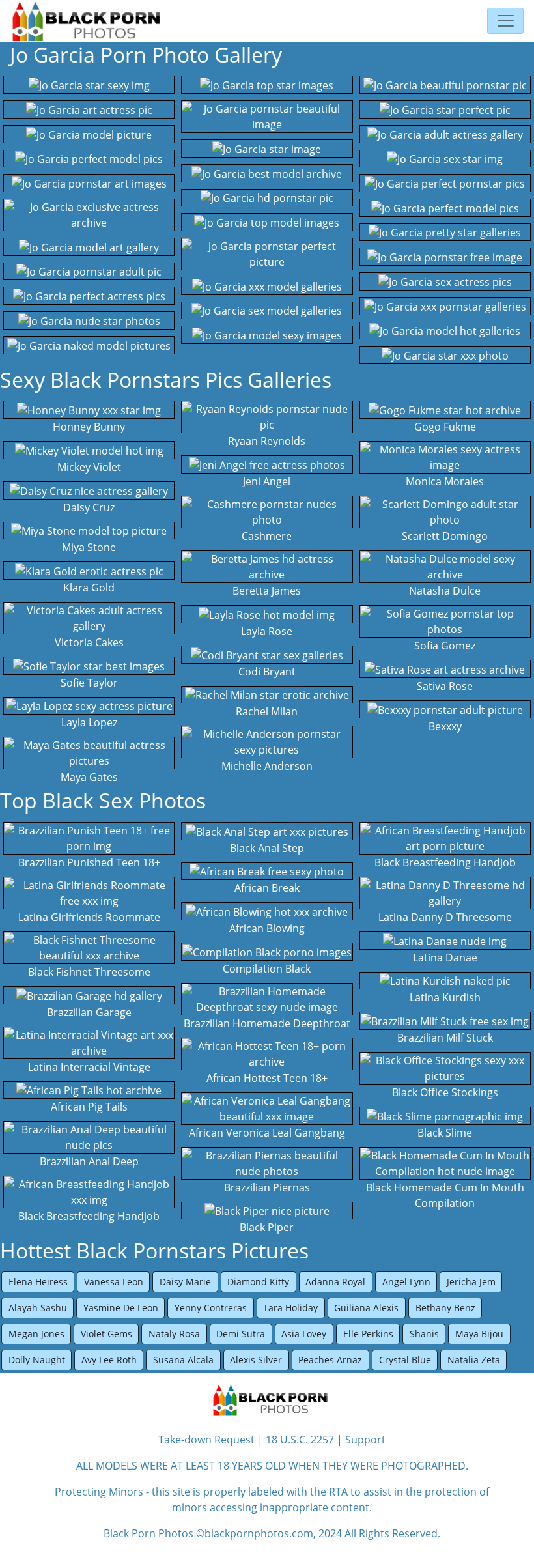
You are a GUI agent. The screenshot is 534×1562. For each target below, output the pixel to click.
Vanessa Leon (113, 1281)
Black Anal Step (267, 848)
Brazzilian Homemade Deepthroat (267, 1023)
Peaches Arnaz (330, 1360)
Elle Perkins (368, 1334)
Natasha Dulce (445, 591)
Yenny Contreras (211, 1307)
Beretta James (266, 591)
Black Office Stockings (445, 1092)
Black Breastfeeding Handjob (89, 1216)
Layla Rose (266, 631)
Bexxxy (445, 726)
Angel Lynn (406, 1281)
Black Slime (444, 1133)
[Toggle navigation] (505, 21)
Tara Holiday (290, 1307)
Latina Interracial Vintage (89, 1067)
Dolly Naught (36, 1360)
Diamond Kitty (258, 1281)
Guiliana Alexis (366, 1307)
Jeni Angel (266, 481)
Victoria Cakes (89, 642)
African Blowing (267, 928)
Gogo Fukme (445, 426)
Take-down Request (206, 1439)
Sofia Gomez (444, 645)
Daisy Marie (185, 1281)
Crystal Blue (405, 1360)
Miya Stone (89, 547)
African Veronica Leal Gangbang (267, 1133)
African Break (267, 888)
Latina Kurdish (445, 997)
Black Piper (267, 1227)
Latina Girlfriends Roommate (89, 917)
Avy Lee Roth (109, 1360)
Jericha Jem (471, 1281)
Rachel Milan (267, 711)
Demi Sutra (240, 1334)
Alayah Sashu (37, 1307)
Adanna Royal (335, 1281)
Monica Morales (445, 481)
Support (365, 1439)
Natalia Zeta (473, 1360)
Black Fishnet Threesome (89, 972)
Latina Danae (445, 957)
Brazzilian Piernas (267, 1187)
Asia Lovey (303, 1334)
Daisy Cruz (89, 507)
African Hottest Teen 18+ (267, 1078)
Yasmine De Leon (120, 1307)
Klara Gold (89, 587)
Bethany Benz (445, 1307)
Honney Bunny (89, 426)
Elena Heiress (38, 1281)
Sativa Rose (445, 686)
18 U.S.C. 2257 (300, 1439)
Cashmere (267, 536)
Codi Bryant (267, 671)
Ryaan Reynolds (266, 441)
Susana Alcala (183, 1360)
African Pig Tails (89, 1107)
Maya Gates (89, 777)
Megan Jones (36, 1334)
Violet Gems (106, 1334)
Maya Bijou (479, 1334)
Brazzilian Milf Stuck (445, 1037)
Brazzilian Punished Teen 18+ (89, 862)
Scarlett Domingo (445, 536)
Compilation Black (267, 968)
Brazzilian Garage (89, 1012)
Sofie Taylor (89, 682)
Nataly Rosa (174, 1334)
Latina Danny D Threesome (445, 917)
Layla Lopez (89, 722)
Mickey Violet (89, 467)
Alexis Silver (256, 1360)
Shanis (424, 1334)
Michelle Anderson (267, 766)
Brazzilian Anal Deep (89, 1161)
